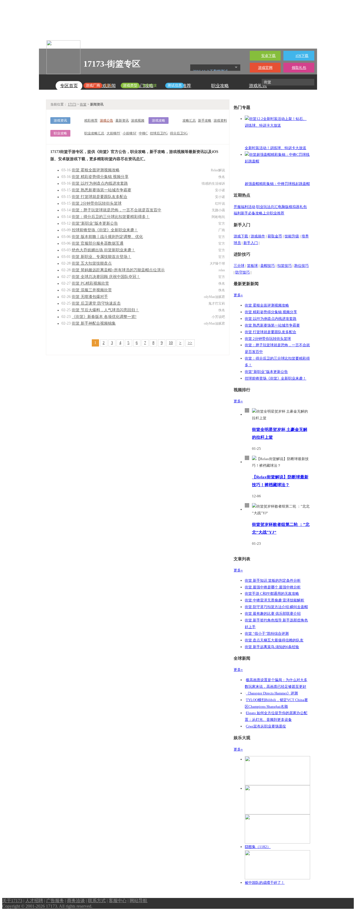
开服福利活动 (244, 207)
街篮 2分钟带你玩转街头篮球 (97, 203)
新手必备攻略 (252, 213)
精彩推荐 (91, 120)
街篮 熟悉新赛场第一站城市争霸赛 (101, 190)
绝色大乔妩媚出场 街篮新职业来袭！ (103, 250)
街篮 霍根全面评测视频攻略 (96, 170)
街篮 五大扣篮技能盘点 (92, 263)
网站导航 (138, 900)
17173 (72, 104)
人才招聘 (34, 900)
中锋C (143, 133)
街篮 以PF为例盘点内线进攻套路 (100, 183)
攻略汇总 (189, 120)
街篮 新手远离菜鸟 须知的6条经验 (272, 647)
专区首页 (69, 85)
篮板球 (252, 265)
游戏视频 (137, 120)
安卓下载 (268, 56)
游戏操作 (258, 236)
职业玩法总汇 (267, 207)
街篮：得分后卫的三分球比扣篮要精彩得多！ (111, 217)
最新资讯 (122, 120)
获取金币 (275, 236)
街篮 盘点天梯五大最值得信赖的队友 (274, 640)
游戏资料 (220, 120)
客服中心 (118, 900)
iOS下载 (302, 56)
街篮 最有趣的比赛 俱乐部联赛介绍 (273, 613)
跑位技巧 (301, 265)
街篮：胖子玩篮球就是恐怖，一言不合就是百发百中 (116, 210)
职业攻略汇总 (94, 133)
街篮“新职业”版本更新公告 (95, 223)
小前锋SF (130, 133)
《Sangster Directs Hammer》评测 (272, 693)
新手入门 (250, 243)
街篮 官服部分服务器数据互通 (97, 243)
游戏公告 (106, 120)
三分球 (239, 265)
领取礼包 (299, 68)
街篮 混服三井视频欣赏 (92, 290)
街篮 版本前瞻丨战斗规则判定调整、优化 (107, 237)
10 (171, 343)
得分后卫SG (179, 133)
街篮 (83, 104)
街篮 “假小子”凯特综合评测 (267, 633)
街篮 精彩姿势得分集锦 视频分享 (100, 177)
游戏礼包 (258, 85)
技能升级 (292, 236)
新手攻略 (204, 120)
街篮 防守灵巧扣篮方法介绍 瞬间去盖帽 (276, 607)
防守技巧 (242, 272)
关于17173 (12, 900)
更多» (238, 295)
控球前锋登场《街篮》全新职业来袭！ (105, 230)
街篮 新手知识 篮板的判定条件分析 (273, 580)
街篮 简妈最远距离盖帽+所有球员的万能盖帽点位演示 (118, 270)
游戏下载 (241, 236)
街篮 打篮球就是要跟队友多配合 (99, 197)
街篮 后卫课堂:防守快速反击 (96, 303)
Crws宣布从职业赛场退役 (266, 726)
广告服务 (55, 900)
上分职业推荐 (273, 213)
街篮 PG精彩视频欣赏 (90, 283)
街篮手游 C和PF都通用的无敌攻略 (272, 593)
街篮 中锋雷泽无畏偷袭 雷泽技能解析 (274, 600)
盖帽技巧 (267, 265)
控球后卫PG (159, 133)
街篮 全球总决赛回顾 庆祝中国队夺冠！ (106, 277)
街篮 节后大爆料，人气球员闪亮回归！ (105, 310)
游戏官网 (265, 68)
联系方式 (97, 900)
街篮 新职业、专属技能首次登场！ (101, 257)
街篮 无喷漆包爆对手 (90, 297)
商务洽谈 (76, 900)
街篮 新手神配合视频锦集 (94, 323)
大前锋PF (113, 133)
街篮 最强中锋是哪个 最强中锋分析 (273, 587)
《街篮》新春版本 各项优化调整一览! (104, 317)
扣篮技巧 (284, 265)
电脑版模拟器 (289, 207)
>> (190, 343)
